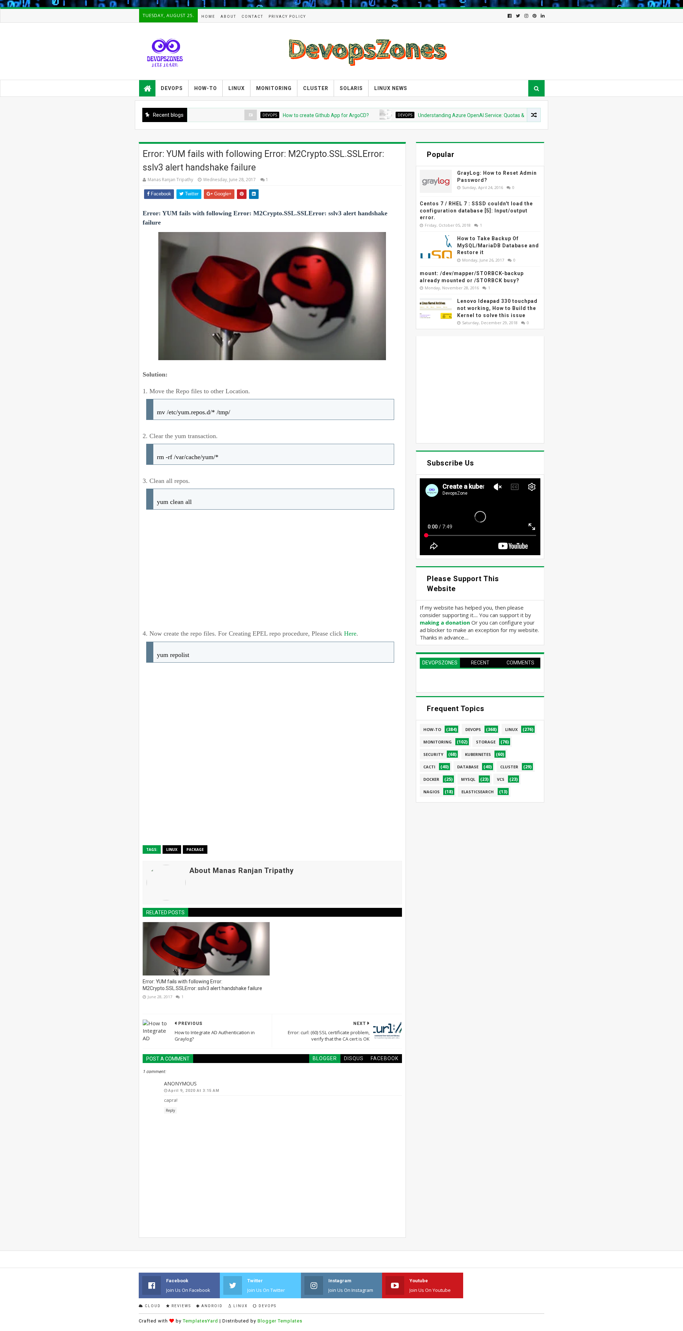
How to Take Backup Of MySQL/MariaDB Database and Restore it (498, 245)
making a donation (445, 622)
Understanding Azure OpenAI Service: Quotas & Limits (442, 115)
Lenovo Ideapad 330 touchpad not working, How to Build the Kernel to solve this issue (497, 308)
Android (211, 1306)
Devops (172, 88)
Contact (252, 17)
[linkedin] (542, 16)
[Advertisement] (272, 571)
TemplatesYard (200, 1321)
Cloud (152, 1306)
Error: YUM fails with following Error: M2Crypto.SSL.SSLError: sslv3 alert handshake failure (202, 985)
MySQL (468, 779)
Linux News (390, 88)
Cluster (315, 88)
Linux (236, 88)
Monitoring (274, 88)
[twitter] (517, 16)
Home (208, 17)
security (433, 754)
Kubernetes (478, 754)
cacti (429, 766)
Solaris (351, 88)
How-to (205, 88)
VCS (500, 779)
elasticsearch (477, 791)
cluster (509, 766)
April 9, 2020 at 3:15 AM (193, 1090)
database (467, 766)
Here (350, 633)
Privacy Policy (287, 17)
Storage (486, 742)
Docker (431, 779)
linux (172, 849)
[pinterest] (534, 16)
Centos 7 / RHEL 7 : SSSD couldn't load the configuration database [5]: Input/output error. (476, 210)
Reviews (180, 1306)
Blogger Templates (280, 1321)
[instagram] (526, 16)
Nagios (431, 791)
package (195, 849)
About (228, 17)
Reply (170, 1110)
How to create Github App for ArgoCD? (290, 115)
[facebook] (509, 16)
